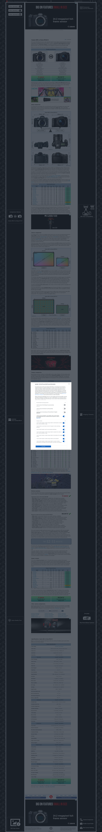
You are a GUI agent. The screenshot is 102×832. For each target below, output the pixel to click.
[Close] (69, 384)
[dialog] (51, 416)
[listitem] (51, 402)
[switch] (64, 405)
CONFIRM (43, 446)
